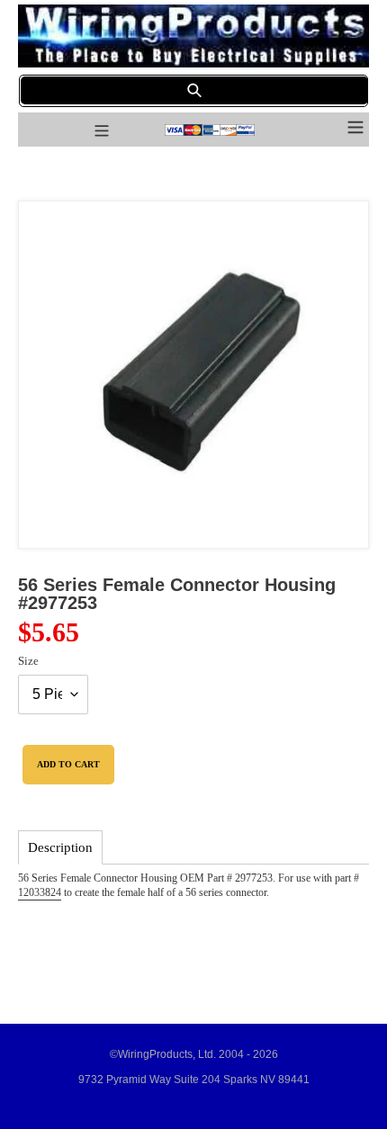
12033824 (39, 892)
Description (60, 847)
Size (28, 661)
